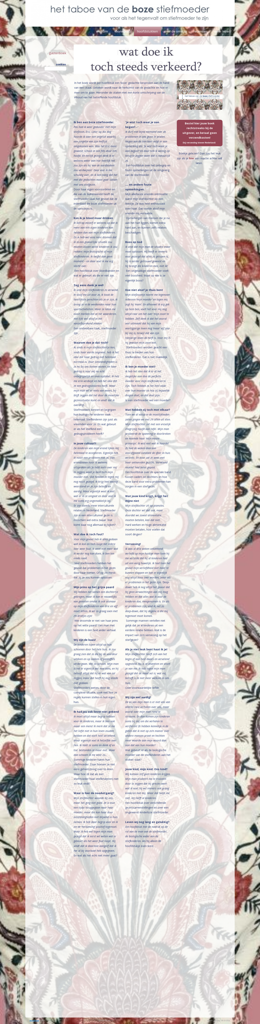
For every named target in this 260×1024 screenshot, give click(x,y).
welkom (102, 31)
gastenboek (57, 53)
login (156, 1021)
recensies (200, 31)
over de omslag (175, 31)
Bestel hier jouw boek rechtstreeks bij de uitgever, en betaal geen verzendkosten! (200, 133)
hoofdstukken (147, 31)
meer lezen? (222, 31)
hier (192, 158)
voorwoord (122, 31)
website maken (45, 1021)
